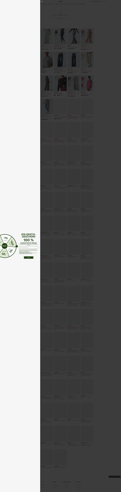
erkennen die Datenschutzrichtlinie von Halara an (25, 253)
